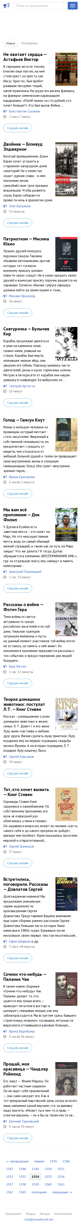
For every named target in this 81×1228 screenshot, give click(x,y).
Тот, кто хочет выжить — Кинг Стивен (26, 791)
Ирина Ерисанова (22, 477)
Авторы (45, 1214)
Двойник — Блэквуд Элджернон (23, 146)
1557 (9, 1184)
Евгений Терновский (24, 1121)
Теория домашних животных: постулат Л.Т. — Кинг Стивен (24, 704)
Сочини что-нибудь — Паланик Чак (24, 976)
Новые (10, 43)
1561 (61, 1184)
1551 (61, 1169)
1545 (53, 1161)
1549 (35, 1169)
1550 (48, 1169)
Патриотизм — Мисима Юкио (26, 241)
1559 (35, 1184)
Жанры (30, 1214)
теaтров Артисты (22, 386)
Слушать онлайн (17, 128)
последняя (39, 1192)
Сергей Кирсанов (21, 756)
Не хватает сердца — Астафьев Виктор (25, 56)
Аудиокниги (13, 1214)
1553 (22, 1177)
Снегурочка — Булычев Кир (26, 331)
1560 (48, 1184)
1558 (22, 1184)
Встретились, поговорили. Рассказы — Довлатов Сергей (25, 884)
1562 (9, 1192)
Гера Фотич (17, 666)
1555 (48, 1177)
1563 (22, 1192)
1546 (66, 1161)
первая (39, 1161)
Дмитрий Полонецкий (25, 571)
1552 (9, 1177)
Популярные (29, 43)
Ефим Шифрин (20, 941)
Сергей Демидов (21, 846)
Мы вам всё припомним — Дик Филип (21, 515)
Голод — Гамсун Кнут (24, 420)
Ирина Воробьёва (22, 1031)
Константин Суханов (24, 111)
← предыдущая (17, 1161)
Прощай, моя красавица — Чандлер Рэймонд (25, 1069)
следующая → (62, 1192)
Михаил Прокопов (22, 296)
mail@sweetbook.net (39, 1219)
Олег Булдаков (20, 206)
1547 (9, 1169)
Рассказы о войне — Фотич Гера (23, 607)
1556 (61, 1177)
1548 (22, 1169)
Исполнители (63, 1214)
